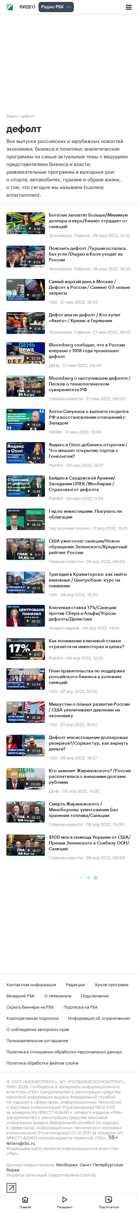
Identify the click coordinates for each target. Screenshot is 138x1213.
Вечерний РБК (20, 995)
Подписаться (109, 1206)
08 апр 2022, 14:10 (100, 627)
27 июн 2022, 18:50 (79, 301)
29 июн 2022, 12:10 (111, 234)
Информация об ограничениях (99, 1017)
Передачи (65, 1206)
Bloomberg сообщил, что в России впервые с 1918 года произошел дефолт (87, 351)
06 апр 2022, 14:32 (81, 790)
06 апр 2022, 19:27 (78, 757)
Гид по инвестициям (69, 527)
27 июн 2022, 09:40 (82, 364)
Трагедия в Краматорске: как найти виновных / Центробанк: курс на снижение (87, 580)
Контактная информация (31, 984)
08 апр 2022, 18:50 (79, 594)
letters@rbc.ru (20, 1142)
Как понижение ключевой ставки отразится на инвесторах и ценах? (86, 644)
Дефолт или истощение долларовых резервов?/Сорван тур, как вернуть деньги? (88, 743)
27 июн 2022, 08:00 (105, 397)
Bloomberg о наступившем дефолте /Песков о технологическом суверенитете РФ (90, 384)
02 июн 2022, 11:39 (84, 497)
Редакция (75, 984)
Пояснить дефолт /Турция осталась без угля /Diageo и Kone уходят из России (87, 254)
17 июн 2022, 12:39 (83, 431)
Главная (25, 1206)
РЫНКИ (56, 464)
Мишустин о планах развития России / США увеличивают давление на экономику (89, 710)
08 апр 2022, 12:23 (84, 657)
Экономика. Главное (69, 235)
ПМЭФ (55, 431)
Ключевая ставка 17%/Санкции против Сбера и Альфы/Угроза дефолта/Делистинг (82, 614)
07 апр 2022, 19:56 (78, 690)
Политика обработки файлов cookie (42, 1062)
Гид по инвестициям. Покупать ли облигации (85, 514)
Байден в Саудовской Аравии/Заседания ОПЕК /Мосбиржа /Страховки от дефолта (82, 484)
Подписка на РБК (81, 1006)
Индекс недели (64, 627)
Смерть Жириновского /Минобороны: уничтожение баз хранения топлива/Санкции (83, 810)
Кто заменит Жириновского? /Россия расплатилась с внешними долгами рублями (90, 777)
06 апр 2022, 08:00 (105, 857)
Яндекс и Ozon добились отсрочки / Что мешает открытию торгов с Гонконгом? (88, 451)
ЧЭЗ (53, 301)
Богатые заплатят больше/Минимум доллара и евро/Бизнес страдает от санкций (88, 221)
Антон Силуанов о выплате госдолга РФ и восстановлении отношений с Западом (89, 417)
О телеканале (57, 995)
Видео (27, 7)
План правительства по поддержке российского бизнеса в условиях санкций (87, 677)
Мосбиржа (66, 1164)
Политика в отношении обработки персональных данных (64, 1051)
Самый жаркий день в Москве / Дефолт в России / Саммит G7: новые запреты (89, 288)
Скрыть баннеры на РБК (30, 1006)
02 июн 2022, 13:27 (85, 464)
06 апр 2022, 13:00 (105, 823)
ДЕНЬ (54, 364)
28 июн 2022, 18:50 (112, 268)
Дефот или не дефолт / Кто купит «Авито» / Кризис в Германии (85, 318)
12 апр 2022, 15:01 (110, 527)
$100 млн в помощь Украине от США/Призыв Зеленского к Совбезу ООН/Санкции (90, 843)
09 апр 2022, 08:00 (105, 560)
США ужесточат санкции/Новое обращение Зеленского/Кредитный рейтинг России (88, 547)
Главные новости (66, 398)
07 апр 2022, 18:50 (78, 723)
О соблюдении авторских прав (37, 1029)
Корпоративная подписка (32, 1017)
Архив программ (111, 984)
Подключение (94, 995)
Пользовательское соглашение (37, 1040)
